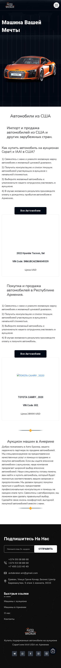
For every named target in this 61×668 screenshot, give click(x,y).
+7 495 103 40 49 (18, 566)
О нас (7, 613)
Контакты (9, 619)
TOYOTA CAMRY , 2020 (30, 397)
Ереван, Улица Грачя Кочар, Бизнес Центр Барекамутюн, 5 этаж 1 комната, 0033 (31, 581)
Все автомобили (30, 210)
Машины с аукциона (15, 601)
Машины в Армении (15, 607)
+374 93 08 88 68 (18, 563)
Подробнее (30, 279)
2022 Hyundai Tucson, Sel (31, 253)
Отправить (45, 548)
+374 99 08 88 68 (18, 559)
